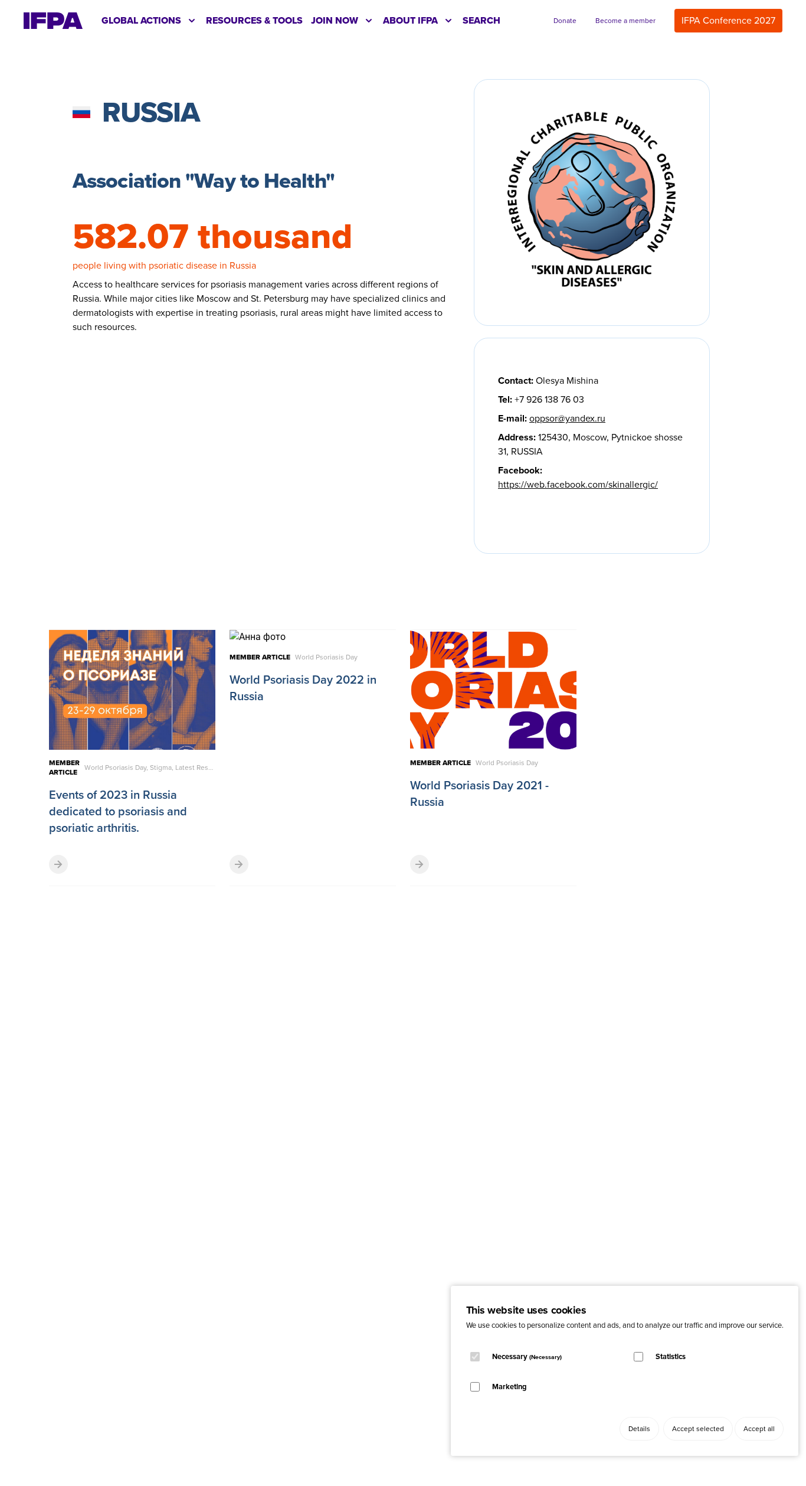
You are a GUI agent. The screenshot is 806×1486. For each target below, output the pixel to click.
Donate (564, 20)
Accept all (759, 1428)
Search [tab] (481, 20)
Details (639, 1428)
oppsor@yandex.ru (567, 418)
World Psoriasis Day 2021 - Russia (479, 793)
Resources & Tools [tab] (254, 20)
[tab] (149, 21)
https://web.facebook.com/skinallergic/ (578, 484)
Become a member (625, 20)
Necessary (527, 1356)
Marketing (509, 1386)
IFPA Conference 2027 (728, 20)
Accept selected (698, 1428)
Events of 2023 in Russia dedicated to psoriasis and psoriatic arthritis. (118, 811)
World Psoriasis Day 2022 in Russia (303, 687)
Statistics (671, 1356)
